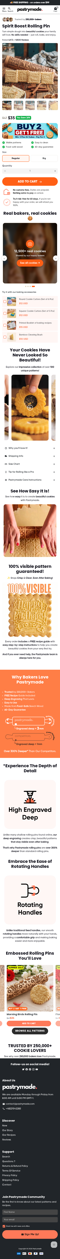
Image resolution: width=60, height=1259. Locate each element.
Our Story (7, 1130)
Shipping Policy (10, 1180)
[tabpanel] (30, 408)
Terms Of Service (11, 1171)
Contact (6, 1185)
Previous (9, 404)
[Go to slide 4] (34, 286)
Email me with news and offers (18, 1226)
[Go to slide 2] (28, 286)
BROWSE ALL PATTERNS (30, 1031)
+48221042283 (12, 1109)
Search (6, 1157)
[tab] (30, 448)
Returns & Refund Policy (15, 1166)
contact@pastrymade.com (18, 1104)
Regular (16, 158)
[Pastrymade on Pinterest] (30, 1069)
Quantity (7, 166)
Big (44, 158)
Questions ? (8, 1161)
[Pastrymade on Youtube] (37, 1069)
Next (55, 70)
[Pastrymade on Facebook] (27, 1069)
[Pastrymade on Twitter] (23, 1069)
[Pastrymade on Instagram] (33, 1069)
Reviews (6, 1140)
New (4, 1126)
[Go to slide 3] (31, 286)
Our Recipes (9, 1135)
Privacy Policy (9, 1175)
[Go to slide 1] (26, 286)
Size (4, 152)
